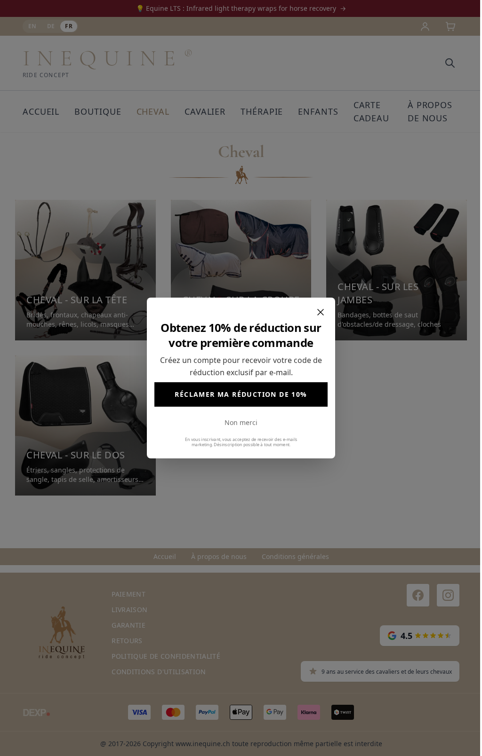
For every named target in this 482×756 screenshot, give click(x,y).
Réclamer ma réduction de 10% (241, 394)
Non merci (241, 422)
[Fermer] (320, 312)
